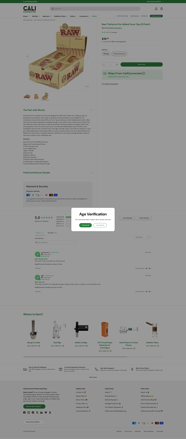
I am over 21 (85, 225)
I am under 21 (100, 225)
